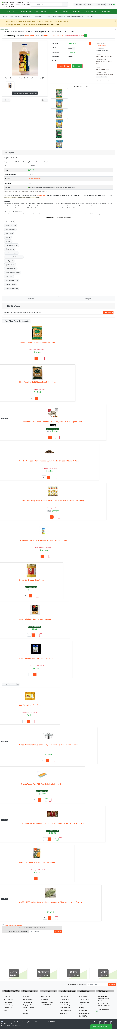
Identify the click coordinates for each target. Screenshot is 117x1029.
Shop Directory (65, 1005)
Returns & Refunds (28, 1007)
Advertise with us (47, 1002)
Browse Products (65, 1007)
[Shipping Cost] (73, 48)
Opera (52, 24)
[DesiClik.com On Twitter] (3, 984)
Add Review (12, 35)
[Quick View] (39, 358)
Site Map (25, 1013)
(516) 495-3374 (58, 36)
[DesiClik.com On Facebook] (7, 984)
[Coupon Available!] (57, 437)
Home (5, 16)
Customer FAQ (27, 1002)
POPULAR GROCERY (101, 45)
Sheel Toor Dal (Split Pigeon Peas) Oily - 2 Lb (37, 342)
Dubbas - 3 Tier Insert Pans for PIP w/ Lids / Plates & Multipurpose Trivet (52, 422)
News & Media (8, 999)
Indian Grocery (10, 11)
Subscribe (57, 931)
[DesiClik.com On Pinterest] (10, 984)
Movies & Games (91, 11)
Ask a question (25, 93)
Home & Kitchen (26, 11)
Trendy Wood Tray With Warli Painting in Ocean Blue (42, 784)
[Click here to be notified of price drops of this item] (90, 43)
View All (7, 100)
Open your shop (46, 1004)
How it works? (46, 996)
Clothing (54, 11)
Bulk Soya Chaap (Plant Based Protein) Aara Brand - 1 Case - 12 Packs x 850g (53, 501)
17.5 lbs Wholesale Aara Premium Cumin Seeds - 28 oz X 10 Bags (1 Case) (49, 461)
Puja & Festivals (41, 11)
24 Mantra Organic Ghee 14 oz (31, 580)
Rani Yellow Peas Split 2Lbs (30, 705)
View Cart (63, 1013)
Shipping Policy (28, 1005)
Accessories (77, 11)
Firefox (39, 24)
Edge (57, 24)
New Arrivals (64, 996)
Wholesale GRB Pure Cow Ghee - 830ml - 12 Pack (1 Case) (44, 540)
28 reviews (53, 425)
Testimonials (8, 1002)
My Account (26, 996)
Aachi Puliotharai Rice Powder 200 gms (35, 619)
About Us (7, 996)
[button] (99, 4)
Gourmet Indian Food (34, 178)
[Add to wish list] (84, 66)
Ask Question (109, 312)
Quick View (109, 31)
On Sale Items (64, 999)
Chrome (46, 24)
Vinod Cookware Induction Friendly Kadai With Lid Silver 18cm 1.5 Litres (48, 745)
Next (44, 100)
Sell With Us (79, 4)
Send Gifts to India (66, 1010)
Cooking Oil (41, 195)
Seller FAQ (44, 999)
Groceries (26, 16)
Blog (5, 1010)
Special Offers (106, 11)
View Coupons (65, 1002)
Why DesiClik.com (28, 999)
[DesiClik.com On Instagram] (14, 984)
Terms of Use (8, 1007)
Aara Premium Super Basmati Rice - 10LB (36, 658)
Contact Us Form (103, 1009)
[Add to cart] (36, 358)
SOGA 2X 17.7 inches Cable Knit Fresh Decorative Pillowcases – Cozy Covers (50, 902)
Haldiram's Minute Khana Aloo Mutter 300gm (37, 862)
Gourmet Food (37, 16)
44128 (45, 36)
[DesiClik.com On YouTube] (18, 984)
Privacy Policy (8, 1005)
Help (89, 4)
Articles (25, 1010)
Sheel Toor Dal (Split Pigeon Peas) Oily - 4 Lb (37, 382)
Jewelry (65, 11)
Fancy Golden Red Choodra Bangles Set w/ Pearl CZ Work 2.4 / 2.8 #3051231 (52, 823)
